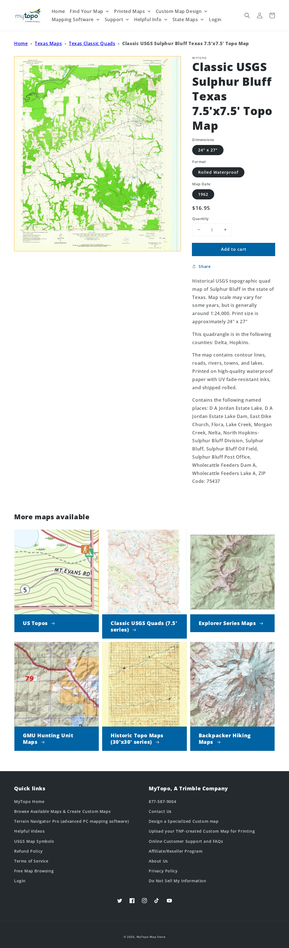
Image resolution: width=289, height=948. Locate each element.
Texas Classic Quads (92, 43)
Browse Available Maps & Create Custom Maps (62, 811)
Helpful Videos (29, 831)
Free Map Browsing (34, 871)
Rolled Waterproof (218, 172)
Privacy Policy (163, 871)
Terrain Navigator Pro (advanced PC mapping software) (71, 821)
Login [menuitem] (215, 19)
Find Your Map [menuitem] (86, 11)
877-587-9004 (162, 801)
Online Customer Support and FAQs (186, 841)
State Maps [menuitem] (185, 19)
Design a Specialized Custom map (184, 821)
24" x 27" (208, 150)
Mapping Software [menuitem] (73, 19)
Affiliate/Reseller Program (176, 851)
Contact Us (160, 811)
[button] (247, 15)
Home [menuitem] (58, 11)
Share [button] (205, 266)
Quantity (200, 218)
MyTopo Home (29, 801)
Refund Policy (28, 851)
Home (21, 43)
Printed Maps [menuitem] (129, 11)
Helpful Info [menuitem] (147, 19)
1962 (203, 194)
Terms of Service (31, 861)
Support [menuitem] (114, 19)
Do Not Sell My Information (177, 880)
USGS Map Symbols (34, 841)
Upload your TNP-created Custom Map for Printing (202, 831)
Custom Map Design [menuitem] (179, 11)
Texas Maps (48, 43)
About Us (158, 861)
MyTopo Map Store (151, 937)
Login (20, 880)
